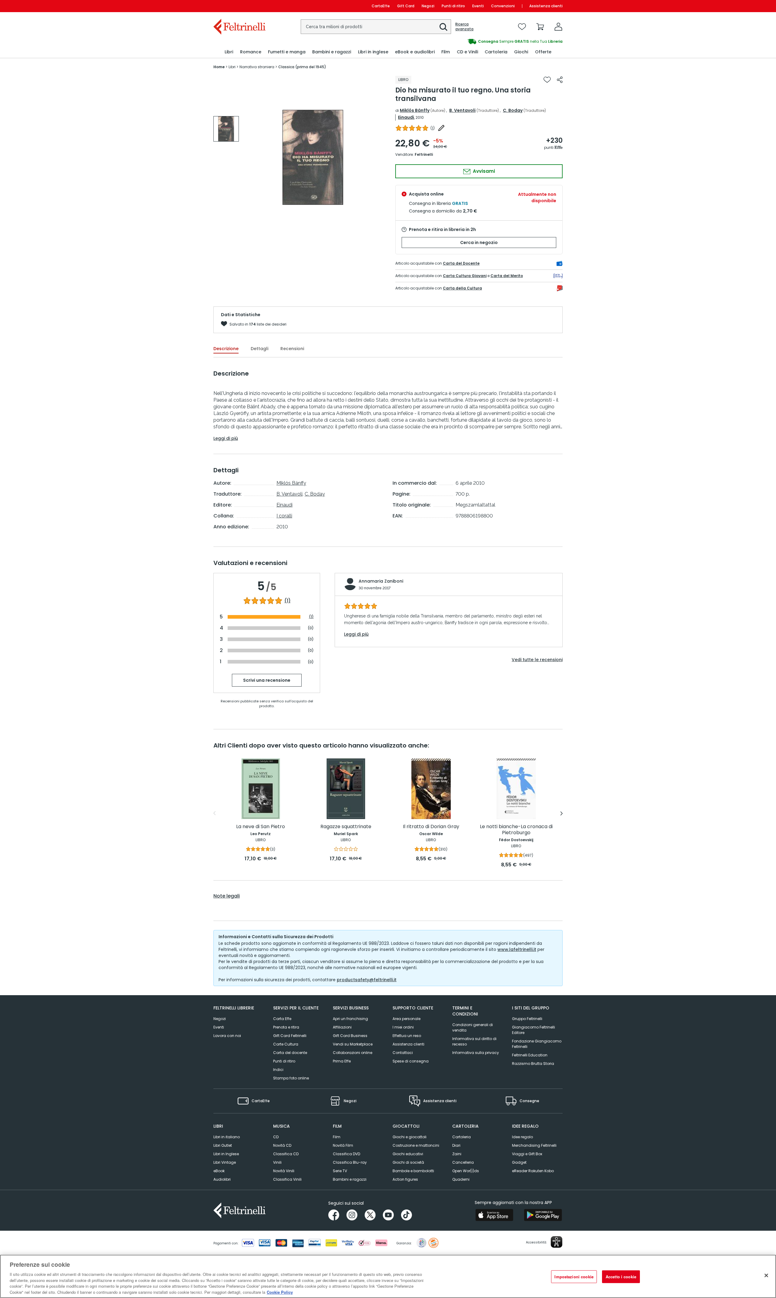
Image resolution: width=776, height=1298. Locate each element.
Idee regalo (522, 1136)
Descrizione (226, 349)
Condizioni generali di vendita (472, 1027)
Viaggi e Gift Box (527, 1153)
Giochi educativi (408, 1153)
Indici (278, 1069)
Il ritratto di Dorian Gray (431, 827)
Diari (456, 1145)
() (432, 128)
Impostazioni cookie (573, 1277)
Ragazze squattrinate (345, 827)
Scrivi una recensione (266, 680)
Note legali (226, 896)
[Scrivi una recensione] (441, 128)
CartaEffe (381, 5)
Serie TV (340, 1170)
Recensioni (292, 349)
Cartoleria (461, 1136)
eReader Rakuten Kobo (533, 1170)
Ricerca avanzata (464, 27)
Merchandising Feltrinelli (534, 1145)
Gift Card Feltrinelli (289, 1035)
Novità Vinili (283, 1170)
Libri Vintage (224, 1162)
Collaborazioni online (352, 1052)
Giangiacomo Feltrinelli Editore (533, 1030)
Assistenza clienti (546, 5)
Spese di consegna (411, 1061)
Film (336, 1136)
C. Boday (513, 110)
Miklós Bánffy (415, 110)
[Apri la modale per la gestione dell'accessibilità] (556, 1242)
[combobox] (376, 26)
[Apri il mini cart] (540, 26)
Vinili (277, 1162)
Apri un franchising (350, 1018)
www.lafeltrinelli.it (516, 949)
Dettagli (259, 349)
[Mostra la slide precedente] (214, 813)
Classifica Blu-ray (350, 1162)
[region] (388, 1276)
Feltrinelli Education (529, 1055)
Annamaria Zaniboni (381, 581)
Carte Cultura (285, 1044)
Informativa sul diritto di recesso (474, 1041)
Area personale (406, 1018)
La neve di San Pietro (260, 827)
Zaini (456, 1153)
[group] (475, 41)
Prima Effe (342, 1061)
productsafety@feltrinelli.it (366, 980)
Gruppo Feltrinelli (527, 1018)
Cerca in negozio (479, 242)
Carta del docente (290, 1052)
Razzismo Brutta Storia (533, 1063)
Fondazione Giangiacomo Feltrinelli (536, 1044)
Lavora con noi (227, 1035)
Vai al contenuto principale (239, 6)
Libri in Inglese (226, 1153)
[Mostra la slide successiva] (561, 813)
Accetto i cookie (621, 1277)
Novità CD (282, 1145)
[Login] (558, 26)
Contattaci (403, 1052)
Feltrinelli (424, 154)
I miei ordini (403, 1027)
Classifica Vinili (287, 1179)
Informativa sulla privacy (475, 1052)
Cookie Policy (280, 1292)
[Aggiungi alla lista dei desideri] (547, 80)
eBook (219, 1170)
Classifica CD (286, 1153)
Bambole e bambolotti (413, 1170)
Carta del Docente (461, 263)
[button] (443, 27)
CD (276, 1136)
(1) (287, 600)
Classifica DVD (346, 1153)
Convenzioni (503, 5)
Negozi (428, 5)
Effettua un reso (407, 1035)
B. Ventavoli (462, 110)
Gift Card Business (350, 1035)
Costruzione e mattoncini (416, 1145)
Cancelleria (463, 1162)
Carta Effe (282, 1018)
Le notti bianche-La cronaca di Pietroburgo (516, 830)
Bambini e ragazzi (349, 1179)
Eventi (478, 5)
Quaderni (461, 1179)
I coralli (284, 516)
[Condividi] (560, 79)
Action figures (405, 1179)
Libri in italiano (226, 1136)
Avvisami (483, 171)
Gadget (519, 1162)
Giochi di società (408, 1162)
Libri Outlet (222, 1145)
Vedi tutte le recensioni (537, 660)
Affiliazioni (342, 1027)
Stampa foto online (291, 1078)
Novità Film (343, 1145)
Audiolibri (222, 1179)
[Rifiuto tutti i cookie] (766, 1275)
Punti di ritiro (453, 5)
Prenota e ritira (286, 1027)
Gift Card (405, 5)
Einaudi (406, 117)
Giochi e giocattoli (409, 1136)
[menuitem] (229, 52)
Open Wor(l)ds (465, 1170)
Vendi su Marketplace (353, 1044)
